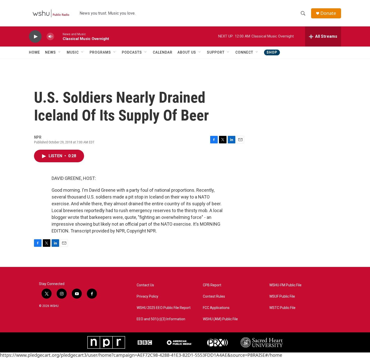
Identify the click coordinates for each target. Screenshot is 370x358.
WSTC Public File (282, 308)
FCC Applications (216, 308)
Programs (100, 52)
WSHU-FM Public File (285, 285)
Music (73, 52)
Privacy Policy (147, 296)
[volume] (50, 36)
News (50, 52)
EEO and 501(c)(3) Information (161, 319)
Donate (328, 13)
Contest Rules (214, 296)
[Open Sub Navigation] (60, 52)
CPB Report (212, 285)
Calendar (162, 52)
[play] (35, 36)
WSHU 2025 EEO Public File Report (164, 308)
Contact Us (145, 285)
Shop (272, 52)
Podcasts (132, 52)
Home (34, 52)
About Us (186, 52)
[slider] (58, 36)
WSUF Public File (282, 296)
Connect (244, 52)
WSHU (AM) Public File (220, 319)
